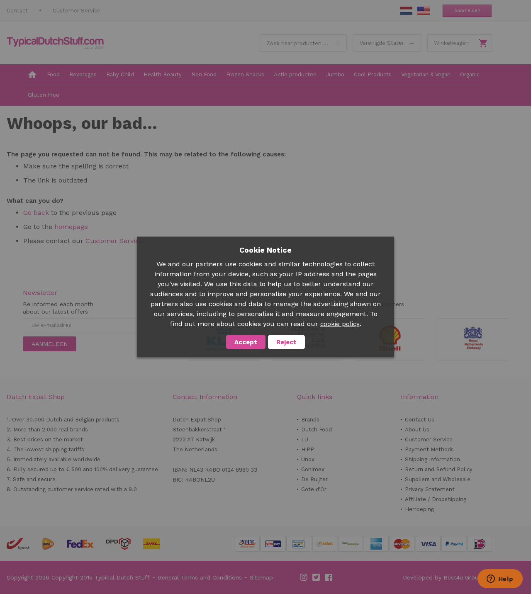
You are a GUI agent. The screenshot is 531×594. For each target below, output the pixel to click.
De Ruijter (314, 479)
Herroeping (419, 509)
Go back (36, 213)
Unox (307, 459)
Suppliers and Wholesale (437, 479)
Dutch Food (316, 429)
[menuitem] (32, 75)
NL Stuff (406, 11)
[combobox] (303, 43)
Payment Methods (429, 449)
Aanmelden (467, 10)
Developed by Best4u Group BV (447, 577)
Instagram (304, 577)
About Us (417, 429)
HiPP (307, 449)
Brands (310, 419)
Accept (245, 342)
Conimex (312, 469)
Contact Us (419, 419)
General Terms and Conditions (200, 577)
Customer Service (76, 10)
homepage (71, 227)
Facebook (329, 577)
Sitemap (261, 577)
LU (304, 439)
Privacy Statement (430, 489)
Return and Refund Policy (439, 469)
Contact (17, 10)
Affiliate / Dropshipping (435, 499)
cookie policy (340, 324)
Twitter (316, 577)
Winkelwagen (451, 43)
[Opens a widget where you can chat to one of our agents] (500, 579)
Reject (286, 342)
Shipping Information (432, 459)
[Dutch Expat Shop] (55, 43)
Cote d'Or (313, 489)
